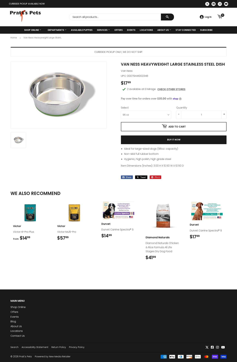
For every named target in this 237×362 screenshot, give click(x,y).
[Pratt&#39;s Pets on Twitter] (207, 347)
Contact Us (17, 336)
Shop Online (31, 30)
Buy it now (173, 139)
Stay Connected (186, 30)
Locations (146, 30)
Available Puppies (82, 30)
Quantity (181, 107)
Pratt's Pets (25, 356)
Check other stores (171, 89)
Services (102, 30)
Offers (118, 30)
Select (125, 107)
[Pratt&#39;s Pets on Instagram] (217, 347)
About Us (163, 30)
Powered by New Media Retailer (52, 356)
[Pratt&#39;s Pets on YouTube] (223, 347)
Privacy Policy (76, 347)
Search (14, 347)
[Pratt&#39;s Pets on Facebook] (212, 347)
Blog (13, 321)
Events (131, 30)
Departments (56, 30)
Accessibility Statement (35, 347)
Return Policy (58, 347)
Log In (208, 17)
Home (13, 37)
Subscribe (206, 30)
